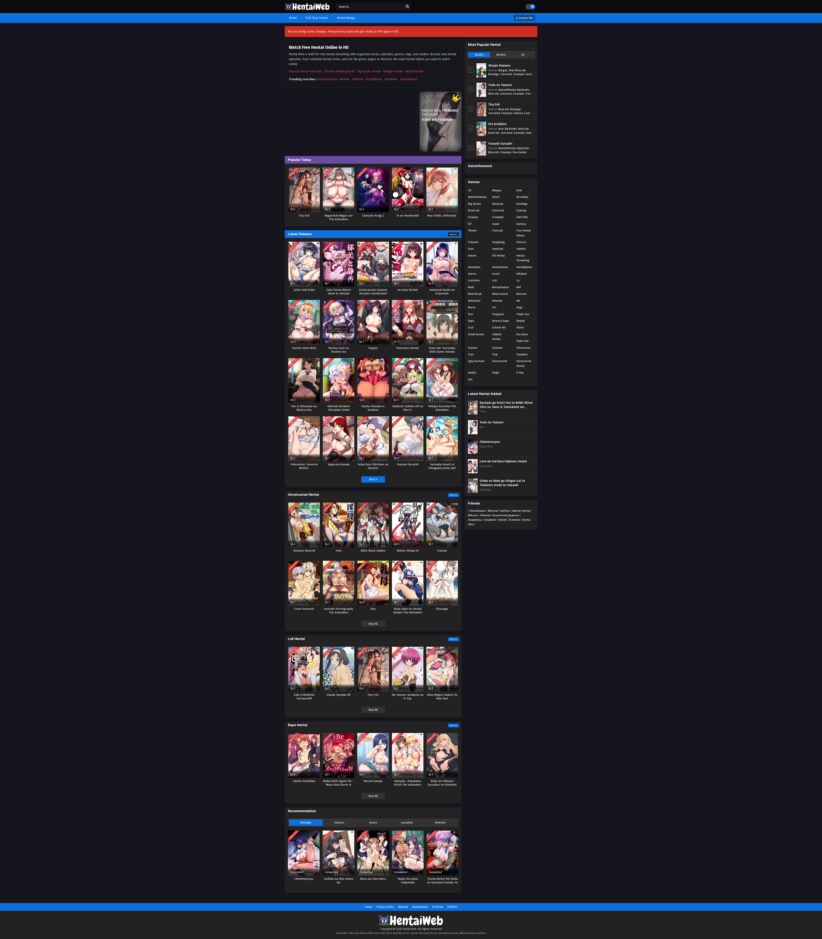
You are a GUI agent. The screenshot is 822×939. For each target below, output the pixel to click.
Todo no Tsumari (500, 85)
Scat (471, 327)
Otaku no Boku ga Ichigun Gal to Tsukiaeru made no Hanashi (502, 483)
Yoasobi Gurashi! (500, 143)
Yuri (470, 379)
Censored (506, 74)
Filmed (472, 230)
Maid (471, 287)
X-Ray (520, 372)
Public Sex (522, 314)
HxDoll (502, 519)
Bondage (305, 822)
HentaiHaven (408, 79)
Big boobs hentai (369, 71)
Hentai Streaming (522, 258)
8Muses (473, 515)
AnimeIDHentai (327, 79)
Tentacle (497, 347)
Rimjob (520, 320)
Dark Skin (522, 217)
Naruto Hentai (521, 510)
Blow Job (520, 70)
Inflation (521, 273)
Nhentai (492, 510)
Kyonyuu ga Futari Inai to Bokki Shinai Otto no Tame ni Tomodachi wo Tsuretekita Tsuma (506, 405)
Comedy (521, 210)
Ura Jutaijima (497, 124)
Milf (518, 287)
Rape (471, 320)
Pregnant (498, 314)
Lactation (407, 822)
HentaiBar (391, 79)
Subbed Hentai (496, 337)
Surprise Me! (525, 17)
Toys (471, 354)
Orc (494, 307)
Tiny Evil (494, 104)
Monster (440, 822)
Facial (529, 74)
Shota (520, 327)
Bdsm (495, 197)
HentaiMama (373, 79)
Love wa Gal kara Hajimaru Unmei (503, 461)
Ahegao (503, 70)
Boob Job (493, 132)
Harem (472, 255)
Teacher (473, 347)
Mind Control (500, 293)
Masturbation (500, 287)
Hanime (345, 79)
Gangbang (498, 242)
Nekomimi (474, 300)
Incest (373, 822)
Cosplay (473, 217)
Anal (511, 70)
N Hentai (514, 519)
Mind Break (475, 293)
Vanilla (472, 372)
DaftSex (505, 510)
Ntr (518, 300)
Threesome (523, 347)
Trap (495, 354)
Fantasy (518, 113)
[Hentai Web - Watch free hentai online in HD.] (307, 8)
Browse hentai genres (340, 71)
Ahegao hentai (392, 71)
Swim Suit (522, 341)
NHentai (357, 79)
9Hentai (485, 515)
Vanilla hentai (414, 71)
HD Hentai (498, 255)
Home (368, 906)
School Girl (499, 327)
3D (469, 190)
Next (372, 479)
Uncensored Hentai (523, 363)
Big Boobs (523, 89)
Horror (472, 273)
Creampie (518, 74)
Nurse (471, 307)
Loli (494, 280)
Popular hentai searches (305, 71)
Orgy (519, 307)
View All (453, 234)
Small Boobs (476, 334)
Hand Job (497, 248)
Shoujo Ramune (499, 65)
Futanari (473, 242)
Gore (471, 248)
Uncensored (499, 361)
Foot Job (497, 230)
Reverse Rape (500, 320)
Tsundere (522, 354)
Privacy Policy (385, 906)
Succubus (522, 334)
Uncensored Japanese (505, 515)
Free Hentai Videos (523, 233)
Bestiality (522, 197)
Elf (469, 223)
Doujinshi (490, 519)
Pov (470, 314)
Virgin (495, 372)
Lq (517, 280)
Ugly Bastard (476, 361)
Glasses (339, 822)
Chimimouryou (490, 442)
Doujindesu (475, 519)
